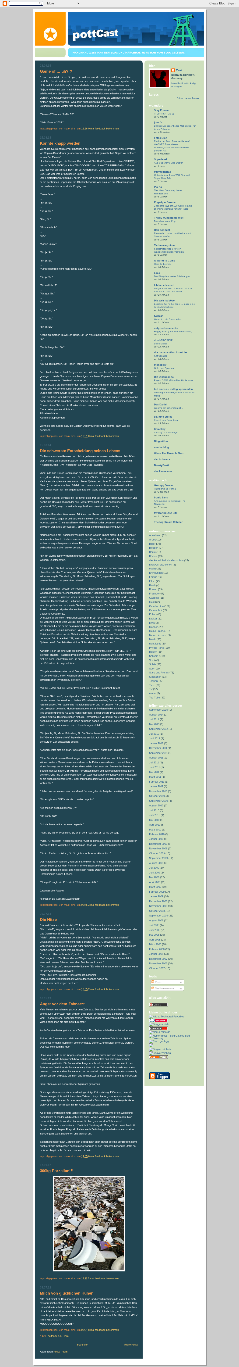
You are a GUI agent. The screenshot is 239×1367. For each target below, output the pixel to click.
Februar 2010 (157, 834)
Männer (153, 627)
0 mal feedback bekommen (103, 128)
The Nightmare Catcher (168, 522)
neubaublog (161, 447)
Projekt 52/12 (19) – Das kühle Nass (173, 380)
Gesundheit (155, 610)
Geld (152, 602)
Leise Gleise (160, 343)
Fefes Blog (160, 137)
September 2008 (158, 915)
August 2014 (156, 714)
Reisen (153, 651)
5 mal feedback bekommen (103, 1278)
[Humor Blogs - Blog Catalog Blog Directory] (174, 1038)
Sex (60, 1336)
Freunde (154, 593)
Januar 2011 (156, 786)
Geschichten (156, 606)
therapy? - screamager (166, 432)
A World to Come (164, 260)
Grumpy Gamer (163, 485)
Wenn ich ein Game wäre (167, 319)
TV (150, 689)
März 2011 (155, 776)
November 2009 (158, 848)
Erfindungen (156, 572)
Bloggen (153, 547)
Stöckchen (155, 676)
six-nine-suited (163, 416)
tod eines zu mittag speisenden (173, 389)
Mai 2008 (154, 934)
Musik (152, 639)
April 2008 (154, 939)
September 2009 (158, 858)
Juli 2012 (154, 733)
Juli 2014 (154, 719)
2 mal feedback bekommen (103, 989)
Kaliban (158, 315)
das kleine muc (163, 471)
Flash (152, 585)
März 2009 (155, 886)
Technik (153, 681)
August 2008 (156, 920)
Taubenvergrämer (165, 245)
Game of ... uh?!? (56, 71)
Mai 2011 (154, 772)
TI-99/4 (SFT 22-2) (164, 113)
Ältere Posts (131, 1344)
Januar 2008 (156, 953)
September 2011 (158, 752)
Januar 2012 (156, 743)
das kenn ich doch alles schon (166, 560)
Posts (158, 982)
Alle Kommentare (164, 988)
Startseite (82, 1344)
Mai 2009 (154, 877)
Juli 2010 (154, 810)
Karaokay (159, 429)
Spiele (152, 664)
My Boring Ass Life (165, 513)
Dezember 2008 (158, 901)
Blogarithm (161, 441)
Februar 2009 (157, 891)
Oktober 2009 (157, 853)
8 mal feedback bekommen (103, 1329)
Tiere (66, 1336)
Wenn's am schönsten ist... (168, 408)
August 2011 (156, 757)
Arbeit (152, 539)
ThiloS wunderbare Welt (168, 217)
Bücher (153, 556)
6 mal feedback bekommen (103, 1156)
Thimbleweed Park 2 (165, 488)
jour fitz (159, 122)
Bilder (152, 543)
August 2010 (156, 805)
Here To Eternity (162, 264)
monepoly (160, 364)
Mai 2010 (154, 820)
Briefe (152, 552)
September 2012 (158, 728)
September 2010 (158, 800)
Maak (179, 70)
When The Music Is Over (169, 453)
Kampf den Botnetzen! (166, 420)
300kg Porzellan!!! (57, 1171)
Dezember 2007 (158, 958)
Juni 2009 (154, 872)
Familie (153, 577)
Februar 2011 (156, 781)
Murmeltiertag (162, 171)
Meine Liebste (157, 635)
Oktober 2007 (157, 968)
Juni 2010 (154, 815)
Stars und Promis (159, 672)
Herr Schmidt (162, 230)
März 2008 (155, 944)
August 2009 (156, 863)
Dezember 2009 (158, 843)
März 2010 (155, 829)
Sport (152, 668)
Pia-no (158, 187)
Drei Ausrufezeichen (160, 564)
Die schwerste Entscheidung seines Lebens (80, 451)
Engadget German (165, 202)
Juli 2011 (154, 762)
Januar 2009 (156, 896)
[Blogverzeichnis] (160, 1053)
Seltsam (52, 1336)
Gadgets (154, 597)
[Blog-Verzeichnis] (158, 1021)
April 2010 (154, 824)
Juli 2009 (154, 867)
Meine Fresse (157, 631)
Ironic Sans (161, 497)
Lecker (153, 618)
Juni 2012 (154, 738)
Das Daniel (160, 404)
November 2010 (158, 791)
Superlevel (160, 159)
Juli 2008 (154, 925)
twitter (152, 693)
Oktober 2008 (157, 910)
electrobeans (162, 459)
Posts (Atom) (60, 1351)
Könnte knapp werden (60, 143)
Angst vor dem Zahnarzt (62, 1004)
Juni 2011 (154, 767)
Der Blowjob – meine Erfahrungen (172, 276)
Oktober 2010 (157, 795)
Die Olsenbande (164, 377)
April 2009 (154, 882)
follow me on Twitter (188, 98)
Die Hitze (48, 919)
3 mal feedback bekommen (103, 904)
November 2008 (158, 906)
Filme (152, 581)
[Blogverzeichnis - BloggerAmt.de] (159, 1024)
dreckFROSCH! (163, 340)
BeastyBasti (161, 465)
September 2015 (158, 709)
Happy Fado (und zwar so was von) (173, 331)
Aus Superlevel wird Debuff (168, 162)
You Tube (154, 697)
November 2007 (158, 963)
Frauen (153, 589)
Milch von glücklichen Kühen (66, 1293)
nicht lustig (155, 643)
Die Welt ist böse (164, 300)
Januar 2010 (156, 838)
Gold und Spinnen (164, 368)
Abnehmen (155, 535)
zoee (157, 273)
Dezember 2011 (158, 748)
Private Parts (156, 647)
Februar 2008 (157, 949)
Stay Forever (161, 110)
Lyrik (152, 622)
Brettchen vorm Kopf (165, 221)
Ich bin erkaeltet (164, 285)
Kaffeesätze (160, 355)
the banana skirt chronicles (170, 352)
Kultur (152, 614)
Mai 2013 (154, 724)
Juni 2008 (154, 930)
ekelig (152, 568)
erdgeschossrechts (166, 328)
